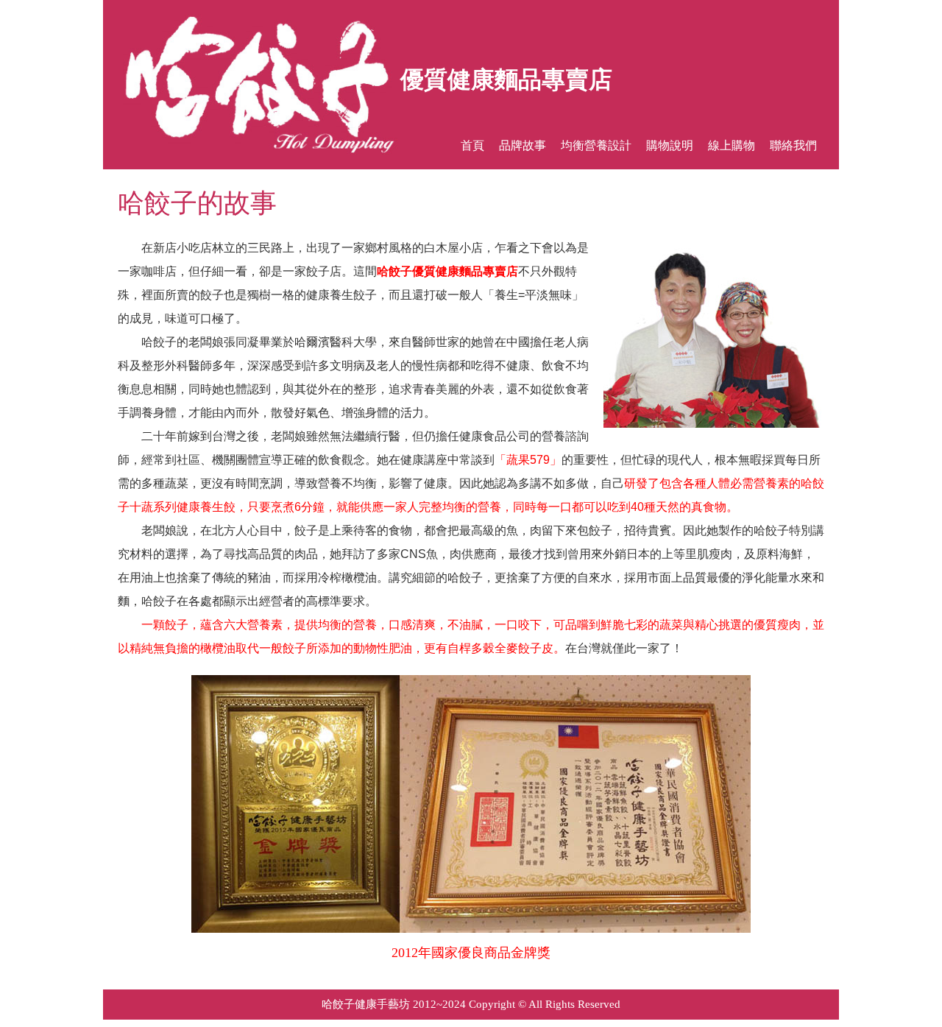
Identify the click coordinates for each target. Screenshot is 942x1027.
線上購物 (731, 145)
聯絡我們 (793, 145)
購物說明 (669, 145)
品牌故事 (522, 145)
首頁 (472, 145)
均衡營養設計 (596, 145)
